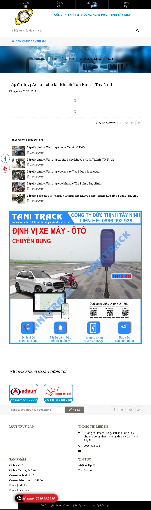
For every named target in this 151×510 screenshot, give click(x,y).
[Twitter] (126, 123)
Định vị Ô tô (16, 465)
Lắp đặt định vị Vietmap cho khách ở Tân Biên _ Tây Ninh (64, 183)
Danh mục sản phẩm (30, 41)
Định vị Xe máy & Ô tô (22, 470)
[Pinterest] (139, 123)
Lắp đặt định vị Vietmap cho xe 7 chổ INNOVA (56, 147)
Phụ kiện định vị (18, 485)
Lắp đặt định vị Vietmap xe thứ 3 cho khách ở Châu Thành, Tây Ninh (70, 159)
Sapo (107, 505)
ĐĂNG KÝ (74, 409)
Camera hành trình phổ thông (26, 480)
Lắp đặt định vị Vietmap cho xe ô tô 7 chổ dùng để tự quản (63, 171)
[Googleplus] (133, 123)
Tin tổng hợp (85, 470)
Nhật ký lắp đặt (87, 465)
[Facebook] (120, 123)
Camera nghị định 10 (21, 475)
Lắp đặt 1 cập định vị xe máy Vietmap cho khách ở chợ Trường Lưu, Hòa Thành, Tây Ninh (83, 195)
